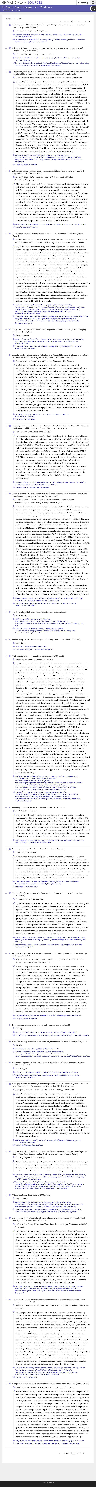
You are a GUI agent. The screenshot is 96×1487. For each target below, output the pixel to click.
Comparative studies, (72, 776)
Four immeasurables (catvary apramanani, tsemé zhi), (33, 621)
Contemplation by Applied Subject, (42, 63)
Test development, (80, 940)
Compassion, (19, 1441)
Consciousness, (20, 778)
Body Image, (19, 1015)
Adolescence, (19, 224)
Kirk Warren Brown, (23, 361)
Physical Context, (20, 1035)
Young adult (19, 162)
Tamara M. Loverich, (55, 361)
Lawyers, (52, 58)
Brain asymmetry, (26, 305)
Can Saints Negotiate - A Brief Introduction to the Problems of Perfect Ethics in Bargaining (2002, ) (48, 1063)
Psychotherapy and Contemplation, (65, 319)
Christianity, (47, 1175)
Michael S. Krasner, (23, 499)
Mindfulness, (80, 307)
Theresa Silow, (20, 962)
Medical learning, (21, 600)
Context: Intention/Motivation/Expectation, (41, 778)
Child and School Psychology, (35, 1140)
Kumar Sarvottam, (23, 77)
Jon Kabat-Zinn (30, 811)
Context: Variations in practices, (64, 783)
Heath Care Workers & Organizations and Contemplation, (57, 603)
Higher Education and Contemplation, (27, 65)
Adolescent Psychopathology (25, 416)
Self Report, (75, 1288)
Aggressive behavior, (32, 224)
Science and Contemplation (24, 323)
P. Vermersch (48, 659)
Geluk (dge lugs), (57, 34)
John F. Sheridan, (71, 1224)
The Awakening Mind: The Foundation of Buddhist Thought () (39, 612)
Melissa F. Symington (39, 1157)
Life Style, (78, 157)
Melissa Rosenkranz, (68, 239)
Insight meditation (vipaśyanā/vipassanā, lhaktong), (33, 787)
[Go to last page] (90, 21)
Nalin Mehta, (60, 77)
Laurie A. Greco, (22, 432)
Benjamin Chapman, (23, 502)
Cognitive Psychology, (57, 776)
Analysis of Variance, (27, 1286)
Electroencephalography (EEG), (43, 305)
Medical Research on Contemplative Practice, (73, 316)
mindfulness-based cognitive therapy (28, 1179)
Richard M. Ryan (37, 899)
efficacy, (25, 1142)
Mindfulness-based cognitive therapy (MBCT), (56, 1177)
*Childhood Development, (43, 482)
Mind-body (55, 1049)
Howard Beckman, (53, 499)
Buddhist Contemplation (38, 42)
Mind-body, (50, 1032)
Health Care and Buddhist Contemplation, (29, 1056)
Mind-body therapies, (64, 1015)
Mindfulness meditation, (71, 58)
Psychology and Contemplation (39, 487)
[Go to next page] (85, 21)
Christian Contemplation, (42, 1188)
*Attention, (19, 414)
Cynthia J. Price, (65, 959)
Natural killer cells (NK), (23, 311)
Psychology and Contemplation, (50, 799)
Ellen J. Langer (21, 643)
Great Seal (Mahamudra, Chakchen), (47, 785)
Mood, (47, 600)
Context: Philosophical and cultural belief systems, (32, 781)
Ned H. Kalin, (84, 1224)
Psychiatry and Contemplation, (48, 316)
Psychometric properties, (49, 940)
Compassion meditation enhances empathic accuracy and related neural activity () (50, 1383)
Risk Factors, (75, 159)
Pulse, (68, 159)
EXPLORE (82, 3)
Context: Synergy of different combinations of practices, (34, 783)
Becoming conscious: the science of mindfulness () (38, 807)
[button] (93, 2)
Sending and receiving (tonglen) (55, 789)
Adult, (35, 155)
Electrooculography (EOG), (63, 305)
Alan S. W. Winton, (66, 177)
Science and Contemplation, (71, 799)
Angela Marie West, (38, 361)
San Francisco (77, 1015)
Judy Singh (35, 180)
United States (28, 60)
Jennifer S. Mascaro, (23, 1387)
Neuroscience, (36, 311)
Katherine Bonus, (64, 242)
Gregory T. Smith (45, 432)
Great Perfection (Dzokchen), (25, 785)
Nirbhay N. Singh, (22, 177)
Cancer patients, (21, 937)
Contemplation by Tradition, (50, 40)
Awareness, (26, 1202)
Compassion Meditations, (23, 633)
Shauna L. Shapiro (22, 335)
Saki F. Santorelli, (22, 242)
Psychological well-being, (23, 940)
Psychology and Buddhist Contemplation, (56, 796)
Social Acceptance (51, 484)
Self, (82, 1177)
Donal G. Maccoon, (57, 1224)
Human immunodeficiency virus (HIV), (28, 307)
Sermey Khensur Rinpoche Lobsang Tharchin (32, 31)
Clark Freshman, (22, 54)
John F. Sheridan (78, 242)
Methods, (30, 1206)
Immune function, (48, 307)
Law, (47, 58)
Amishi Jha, (20, 811)
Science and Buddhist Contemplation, (27, 799)
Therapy (73, 1206)
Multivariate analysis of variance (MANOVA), (65, 309)
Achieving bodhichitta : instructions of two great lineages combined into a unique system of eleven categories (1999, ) (48, 26)
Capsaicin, (43, 1286)
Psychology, (50, 341)
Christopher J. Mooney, (40, 502)
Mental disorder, (21, 1206)
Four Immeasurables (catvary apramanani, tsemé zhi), (33, 631)
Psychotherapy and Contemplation (26, 227)
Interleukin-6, (70, 157)
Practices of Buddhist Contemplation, (72, 40)
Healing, (34, 1049)
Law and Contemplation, (81, 63)
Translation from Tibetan (23, 37)
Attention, (21, 646)
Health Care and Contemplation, (25, 321)
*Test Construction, (69, 482)
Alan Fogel (20, 1028)
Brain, (17, 305)
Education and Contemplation (51, 65)
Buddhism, (27, 34)
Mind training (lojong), (70, 34)
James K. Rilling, (37, 1387)
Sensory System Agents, (23, 1291)
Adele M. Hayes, (35, 54)
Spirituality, (32, 842)
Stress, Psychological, (39, 1291)
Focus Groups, (35, 1015)
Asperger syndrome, (46, 224)
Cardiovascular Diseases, (23, 157)
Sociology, (18, 1142)
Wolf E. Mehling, (22, 959)
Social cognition (78, 1441)
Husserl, (63, 785)
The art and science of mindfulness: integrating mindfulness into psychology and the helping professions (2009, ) (49, 330)
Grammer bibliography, (50, 157)
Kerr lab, (50, 1015)
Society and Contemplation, (63, 63)
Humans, (62, 157)
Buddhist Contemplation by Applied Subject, (53, 792)
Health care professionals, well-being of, (69, 598)
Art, (16, 646)
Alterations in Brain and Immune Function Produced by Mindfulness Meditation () (47, 234)
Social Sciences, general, (72, 1140)
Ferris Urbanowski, (36, 242)
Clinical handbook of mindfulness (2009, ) (31, 1195)
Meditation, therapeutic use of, (25, 341)
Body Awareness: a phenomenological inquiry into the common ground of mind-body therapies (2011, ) (50, 954)
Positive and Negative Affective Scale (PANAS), (56, 311)
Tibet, (81, 34)
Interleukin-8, (75, 1286)
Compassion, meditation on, (41, 34)
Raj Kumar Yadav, (48, 77)
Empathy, (25, 598)
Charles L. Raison (68, 1387)
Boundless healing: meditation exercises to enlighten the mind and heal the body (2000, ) (49, 1041)
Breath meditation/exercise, (24, 1175)
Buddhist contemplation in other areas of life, (58, 1056)
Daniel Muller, (82, 239)
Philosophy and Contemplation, (67, 794)
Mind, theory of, (67, 1441)
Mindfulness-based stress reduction (27, 314)
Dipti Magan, (35, 77)
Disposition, (42, 937)
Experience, (79, 783)
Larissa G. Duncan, (41, 1090)
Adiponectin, (19, 155)
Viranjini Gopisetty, (34, 962)
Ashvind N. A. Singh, (22, 180)
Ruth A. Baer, (33, 432)
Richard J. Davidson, (23, 239)
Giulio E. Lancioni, (37, 177)
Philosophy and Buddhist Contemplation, (28, 796)
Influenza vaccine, (61, 307)
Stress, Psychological (44, 842)
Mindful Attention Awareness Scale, (59, 937)
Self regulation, (63, 940)
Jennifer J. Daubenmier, (49, 959)
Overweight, (48, 159)
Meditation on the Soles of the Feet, (65, 224)
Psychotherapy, (59, 341)
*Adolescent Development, (24, 482)
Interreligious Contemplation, (50, 1186)
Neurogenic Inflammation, (57, 1288)
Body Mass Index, (54, 155)
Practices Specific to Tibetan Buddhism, (28, 40)
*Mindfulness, (37, 414)
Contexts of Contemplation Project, (26, 792)
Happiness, (45, 840)
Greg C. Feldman (48, 54)
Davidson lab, (36, 840)
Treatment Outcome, (54, 1291)
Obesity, (40, 159)
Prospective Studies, (59, 159)
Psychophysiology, (21, 842)
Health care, (33, 598)
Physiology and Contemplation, (69, 321)
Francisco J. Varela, (35, 659)
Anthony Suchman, (68, 499)
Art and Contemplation (45, 649)
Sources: (6, 10)
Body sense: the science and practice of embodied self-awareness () (41, 1025)
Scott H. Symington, (23, 1157)
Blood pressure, (42, 155)
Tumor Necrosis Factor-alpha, (71, 1291)
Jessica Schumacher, (52, 239)
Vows (17, 626)
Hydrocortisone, (64, 1286)
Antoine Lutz (19, 1227)
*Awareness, (27, 414)
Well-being (18, 942)
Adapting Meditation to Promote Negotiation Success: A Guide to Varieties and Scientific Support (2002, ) (48, 49)
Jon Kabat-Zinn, (37, 239)
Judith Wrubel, (34, 959)
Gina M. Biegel (68, 361)
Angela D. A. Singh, (51, 177)
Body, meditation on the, (23, 339)
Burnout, (18, 598)
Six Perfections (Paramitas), (70, 623)
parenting (31, 1142)
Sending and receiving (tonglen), (26, 623)
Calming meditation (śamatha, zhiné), (36, 776)
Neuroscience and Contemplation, (48, 321)
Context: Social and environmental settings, (30, 58)
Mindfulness (81, 224)
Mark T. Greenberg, (56, 1090)
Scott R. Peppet (21, 1068)
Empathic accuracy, (46, 1441)
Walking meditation (22, 343)
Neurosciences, (78, 840)
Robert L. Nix (69, 1090)
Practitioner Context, (21, 487)
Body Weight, (65, 155)
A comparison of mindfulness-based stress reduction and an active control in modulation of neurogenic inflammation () (48, 1219)
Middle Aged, (33, 159)
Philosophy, (31, 789)
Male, (26, 159)
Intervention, (49, 1140)
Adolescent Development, (60, 414)
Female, (27, 1015)
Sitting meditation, (71, 341)
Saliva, (68, 1288)
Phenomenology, (21, 789)
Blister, (36, 1286)
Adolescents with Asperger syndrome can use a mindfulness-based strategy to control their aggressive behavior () (48, 172)
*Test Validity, (47, 414)
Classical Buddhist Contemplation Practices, (29, 628)
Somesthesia (72, 1032)
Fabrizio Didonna (22, 1198)
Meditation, (59, 58)
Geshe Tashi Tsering (23, 615)
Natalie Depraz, (22, 659)
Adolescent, (28, 155)
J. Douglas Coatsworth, (24, 1090)
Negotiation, (19, 60)
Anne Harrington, (50, 242)
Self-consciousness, (60, 1032)
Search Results (15, 10)
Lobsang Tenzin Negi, (52, 1387)
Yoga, (81, 159)
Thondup (19, 1045)
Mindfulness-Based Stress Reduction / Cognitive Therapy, (34, 319)
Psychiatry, (47, 1206)
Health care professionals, (46, 598)
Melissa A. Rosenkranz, (24, 1224)
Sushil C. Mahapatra (74, 77)
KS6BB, (73, 339)
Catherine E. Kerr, (78, 959)
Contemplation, (35, 1202)
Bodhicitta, (19, 34)
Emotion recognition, (32, 1441)
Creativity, (28, 646)
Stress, (71, 940)
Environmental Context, (23, 63)
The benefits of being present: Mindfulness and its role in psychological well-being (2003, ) (48, 894)
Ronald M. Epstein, (38, 499)
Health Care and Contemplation (25, 348)
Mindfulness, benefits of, (40, 309)
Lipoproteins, (19, 159)
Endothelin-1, (37, 157)
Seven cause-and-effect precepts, (49, 623)
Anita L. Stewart (48, 962)
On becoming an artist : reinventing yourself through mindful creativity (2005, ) (46, 639)
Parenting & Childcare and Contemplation (29, 1145)
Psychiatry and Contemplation (25, 419)
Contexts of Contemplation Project (26, 164)
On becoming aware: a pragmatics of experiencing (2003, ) (38, 656)
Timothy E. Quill (55, 502)
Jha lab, (58, 882)
